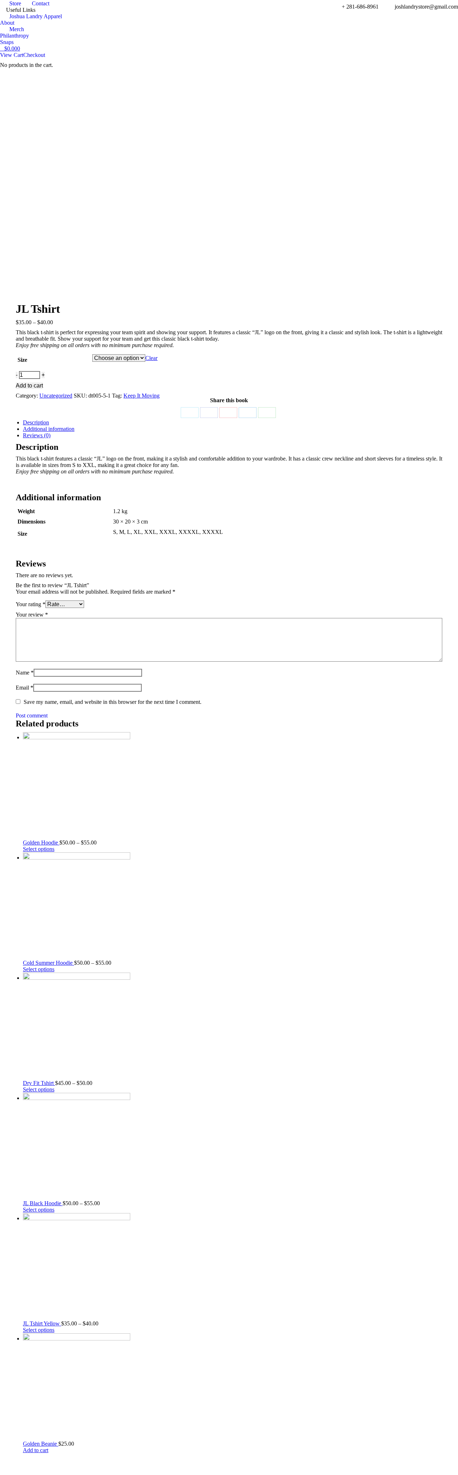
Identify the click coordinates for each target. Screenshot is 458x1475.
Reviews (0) (36, 435)
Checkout (34, 55)
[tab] (232, 422)
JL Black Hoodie (43, 1203)
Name (25, 673)
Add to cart (29, 386)
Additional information (48, 429)
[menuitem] (10, 3)
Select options (38, 849)
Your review (32, 615)
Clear (151, 358)
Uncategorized (55, 396)
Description (36, 422)
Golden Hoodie (41, 842)
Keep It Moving (141, 396)
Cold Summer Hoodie (48, 963)
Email (24, 688)
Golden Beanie (40, 1444)
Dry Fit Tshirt (39, 1083)
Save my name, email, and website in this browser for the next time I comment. (112, 702)
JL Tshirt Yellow (42, 1323)
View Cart (11, 55)
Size (22, 360)
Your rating (30, 604)
